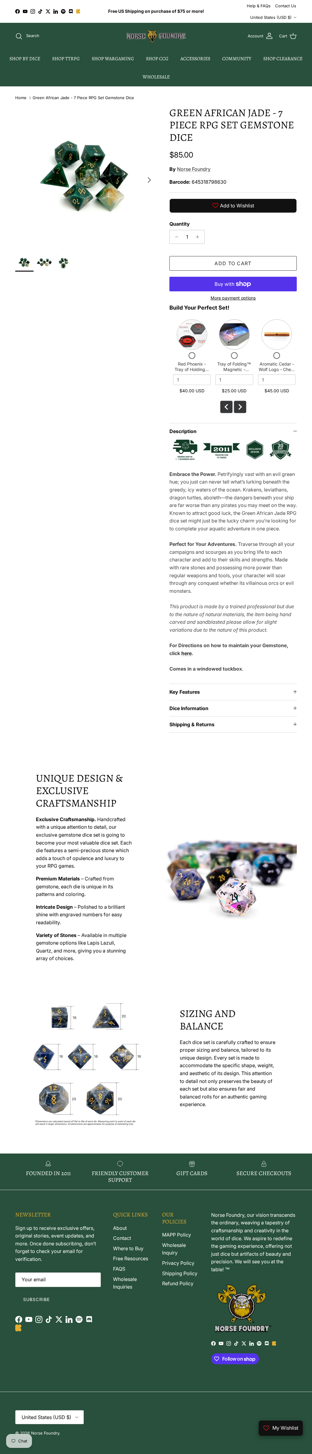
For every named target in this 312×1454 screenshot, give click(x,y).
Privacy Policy (178, 1263)
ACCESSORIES (195, 58)
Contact (122, 1238)
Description (183, 431)
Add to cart (232, 263)
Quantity (179, 224)
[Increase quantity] (199, 237)
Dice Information (188, 708)
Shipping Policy (179, 1273)
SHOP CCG (157, 58)
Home (21, 97)
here (186, 653)
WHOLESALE (156, 77)
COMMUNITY (236, 58)
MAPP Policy (176, 1235)
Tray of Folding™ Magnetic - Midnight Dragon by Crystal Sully (234, 372)
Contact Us (285, 5)
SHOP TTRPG (66, 58)
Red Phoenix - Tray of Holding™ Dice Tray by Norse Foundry (192, 372)
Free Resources (130, 1258)
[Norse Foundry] (156, 36)
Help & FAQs (259, 5)
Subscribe (36, 1299)
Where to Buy (128, 1248)
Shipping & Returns (191, 724)
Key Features (184, 692)
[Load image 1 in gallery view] (85, 177)
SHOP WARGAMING (113, 58)
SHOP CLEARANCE (283, 58)
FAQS (119, 1269)
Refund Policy (177, 1283)
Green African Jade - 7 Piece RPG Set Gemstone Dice (83, 97)
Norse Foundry (194, 169)
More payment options (233, 298)
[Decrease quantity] (175, 237)
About (120, 1228)
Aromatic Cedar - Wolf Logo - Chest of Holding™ (277, 369)
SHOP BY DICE (24, 58)
